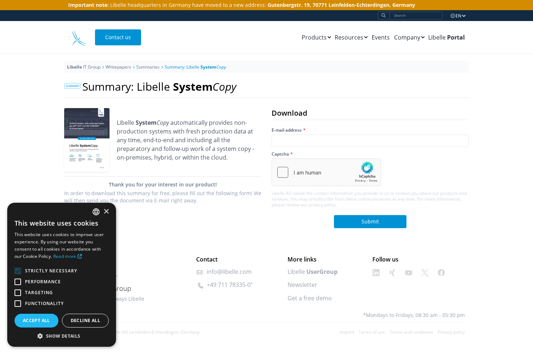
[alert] (61, 275)
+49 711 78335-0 (229, 285)
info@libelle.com (229, 272)
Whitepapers (118, 67)
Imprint (347, 332)
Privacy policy (451, 332)
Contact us (118, 37)
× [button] (106, 211)
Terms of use (372, 332)
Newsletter (302, 285)
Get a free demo (310, 298)
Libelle (446, 37)
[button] (62, 335)
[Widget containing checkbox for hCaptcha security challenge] (326, 172)
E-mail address (287, 130)
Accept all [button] (36, 320)
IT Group (83, 67)
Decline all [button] (85, 320)
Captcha (280, 154)
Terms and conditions (411, 332)
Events (381, 37)
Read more (65, 256)
